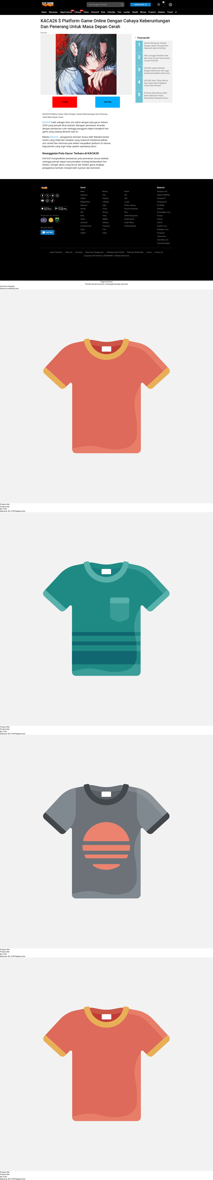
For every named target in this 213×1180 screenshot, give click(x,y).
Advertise (78, 252)
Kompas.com (162, 191)
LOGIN (65, 102)
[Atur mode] (159, 5)
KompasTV (161, 198)
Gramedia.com (162, 240)
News (44, 12)
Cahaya (77, 12)
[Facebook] (42, 196)
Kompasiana (162, 202)
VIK (125, 195)
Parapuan (106, 226)
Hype (104, 205)
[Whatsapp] (47, 201)
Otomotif (95, 12)
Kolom (126, 191)
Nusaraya (53, 12)
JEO (125, 198)
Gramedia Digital (163, 243)
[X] (47, 196)
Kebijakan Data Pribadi (115, 252)
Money (143, 12)
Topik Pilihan (129, 222)
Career (149, 252)
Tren (119, 12)
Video (104, 233)
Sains (82, 229)
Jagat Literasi (66, 12)
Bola (103, 12)
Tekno (86, 12)
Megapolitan (85, 202)
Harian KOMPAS (163, 195)
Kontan (160, 216)
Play (126, 212)
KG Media (160, 205)
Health (135, 12)
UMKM (105, 219)
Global (82, 198)
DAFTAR (107, 102)
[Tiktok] (52, 201)
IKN (81, 212)
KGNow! (160, 209)
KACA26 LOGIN (139, 4)
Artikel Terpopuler (131, 216)
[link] (165, 5)
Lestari (127, 13)
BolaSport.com (163, 229)
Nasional (83, 195)
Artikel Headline (130, 226)
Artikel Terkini (129, 219)
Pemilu (83, 209)
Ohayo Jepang (129, 205)
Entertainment (85, 226)
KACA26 (44, 33)
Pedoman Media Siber (135, 252)
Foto (104, 229)
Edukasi (161, 12)
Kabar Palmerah (56, 252)
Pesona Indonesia (131, 209)
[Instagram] (57, 196)
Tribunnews (161, 236)
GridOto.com (162, 226)
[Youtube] (42, 201)
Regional (83, 205)
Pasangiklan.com (163, 212)
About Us (68, 252)
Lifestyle (111, 12)
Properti (152, 12)
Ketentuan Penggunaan (94, 252)
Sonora (160, 219)
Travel (170, 12)
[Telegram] (52, 196)
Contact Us (159, 252)
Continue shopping (7, 286)
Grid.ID (159, 222)
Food (104, 216)
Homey (105, 212)
